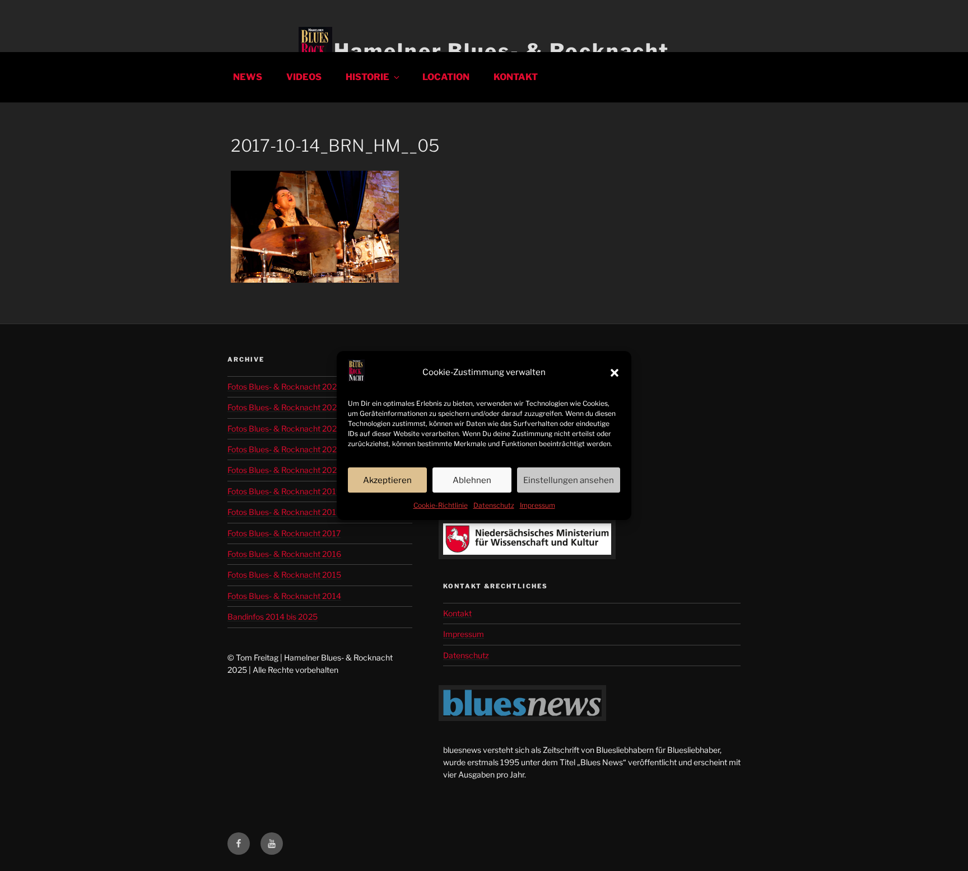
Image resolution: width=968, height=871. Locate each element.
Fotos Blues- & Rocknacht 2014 (284, 596)
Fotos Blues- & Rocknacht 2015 (284, 574)
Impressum (537, 505)
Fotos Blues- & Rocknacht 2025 (284, 386)
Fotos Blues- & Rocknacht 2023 (284, 428)
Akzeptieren (387, 480)
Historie (367, 77)
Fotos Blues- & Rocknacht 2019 (284, 491)
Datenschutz (493, 505)
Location (445, 77)
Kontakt (516, 77)
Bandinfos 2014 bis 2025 (272, 616)
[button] (614, 372)
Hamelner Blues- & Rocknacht (501, 51)
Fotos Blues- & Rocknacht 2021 (284, 470)
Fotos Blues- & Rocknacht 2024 (284, 407)
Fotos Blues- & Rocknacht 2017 (284, 533)
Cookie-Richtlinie (440, 505)
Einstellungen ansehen (568, 480)
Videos (304, 77)
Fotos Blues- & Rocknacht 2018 (284, 512)
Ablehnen (472, 480)
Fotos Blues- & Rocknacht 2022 (284, 449)
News (247, 77)
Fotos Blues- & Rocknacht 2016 (284, 554)
